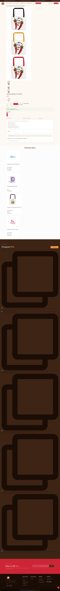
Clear (9, 100)
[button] (24, 103)
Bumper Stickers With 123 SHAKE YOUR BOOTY (13, 164)
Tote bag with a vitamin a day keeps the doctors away (14, 207)
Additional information (27, 118)
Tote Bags (14, 5)
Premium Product (23, 3)
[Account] (51, 3)
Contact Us (24, 585)
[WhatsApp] (30, 115)
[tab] (14, 118)
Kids (13, 3)
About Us (24, 580)
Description (9, 118)
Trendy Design (29, 3)
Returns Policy (41, 580)
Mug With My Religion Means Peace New (12, 186)
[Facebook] (30, 113)
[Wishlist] (52, 3)
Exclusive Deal (38, 3)
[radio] (9, 99)
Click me (58, 588)
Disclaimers (24, 583)
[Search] (49, 3)
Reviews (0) (40, 118)
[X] (30, 114)
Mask (33, 3)
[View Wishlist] (52, 3)
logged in (12, 140)
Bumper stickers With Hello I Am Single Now (12, 229)
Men (7, 3)
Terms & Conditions (25, 582)
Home (7, 5)
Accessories (17, 3)
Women (10, 3)
